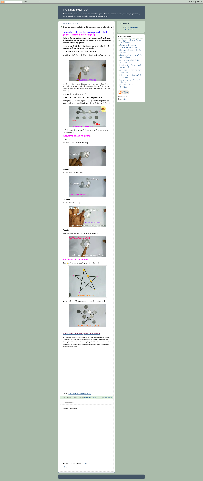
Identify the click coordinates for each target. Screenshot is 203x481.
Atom (84, 463)
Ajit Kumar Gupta (131, 27)
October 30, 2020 (90, 397)
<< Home (65, 467)
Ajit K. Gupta (129, 29)
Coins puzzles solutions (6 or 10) (79, 394)
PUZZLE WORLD (75, 10)
